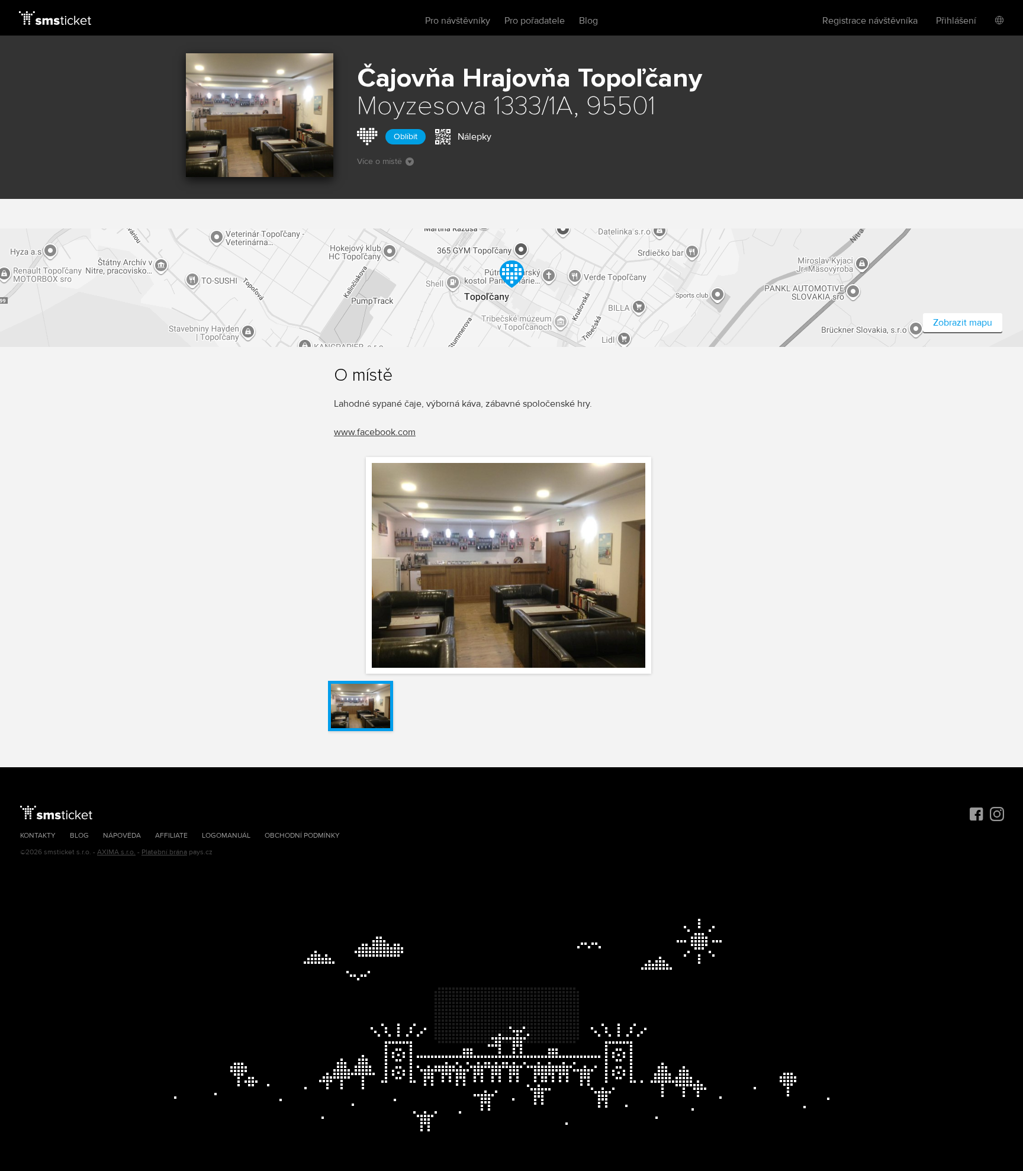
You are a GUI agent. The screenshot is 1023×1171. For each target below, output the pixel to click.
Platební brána (164, 852)
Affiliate (171, 835)
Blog (588, 21)
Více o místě (379, 161)
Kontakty (38, 835)
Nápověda (122, 835)
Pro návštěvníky (457, 21)
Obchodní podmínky (302, 835)
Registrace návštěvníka (870, 21)
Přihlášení (956, 21)
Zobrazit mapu (962, 323)
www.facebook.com (375, 432)
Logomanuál (226, 835)
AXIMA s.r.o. (116, 852)
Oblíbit (405, 136)
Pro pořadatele (534, 21)
